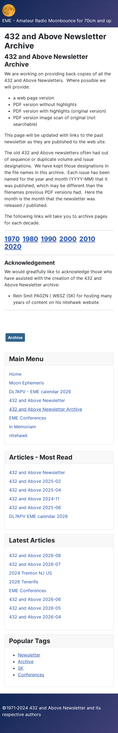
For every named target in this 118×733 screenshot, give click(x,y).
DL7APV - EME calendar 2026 (40, 391)
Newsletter (29, 655)
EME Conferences (27, 418)
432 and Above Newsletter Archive (45, 409)
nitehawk (18, 435)
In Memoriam (22, 426)
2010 (87, 239)
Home (15, 374)
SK (20, 668)
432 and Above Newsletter (37, 400)
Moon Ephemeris (26, 383)
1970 (12, 239)
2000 (68, 239)
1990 (49, 239)
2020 (12, 246)
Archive (15, 337)
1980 (30, 239)
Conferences (31, 674)
